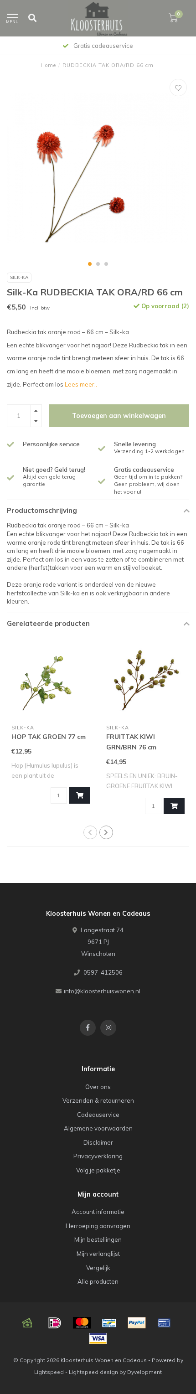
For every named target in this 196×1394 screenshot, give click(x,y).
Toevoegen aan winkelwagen (119, 416)
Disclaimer (98, 1142)
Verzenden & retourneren (98, 1100)
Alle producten (98, 1281)
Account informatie (98, 1211)
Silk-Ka (19, 277)
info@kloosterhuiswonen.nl (102, 991)
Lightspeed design (93, 1371)
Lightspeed (49, 1371)
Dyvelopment (144, 1371)
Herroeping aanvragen (98, 1225)
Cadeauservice (98, 1114)
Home (48, 65)
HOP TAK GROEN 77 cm (48, 737)
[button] (90, 264)
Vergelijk (98, 1267)
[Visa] (98, 1338)
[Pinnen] (164, 1323)
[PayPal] (136, 1323)
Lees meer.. (81, 384)
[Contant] (27, 1323)
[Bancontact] (109, 1323)
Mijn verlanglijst (98, 1253)
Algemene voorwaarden (98, 1128)
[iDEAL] (54, 1323)
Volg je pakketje (98, 1170)
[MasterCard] (82, 1323)
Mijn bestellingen (98, 1239)
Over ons (98, 1086)
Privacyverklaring (98, 1156)
